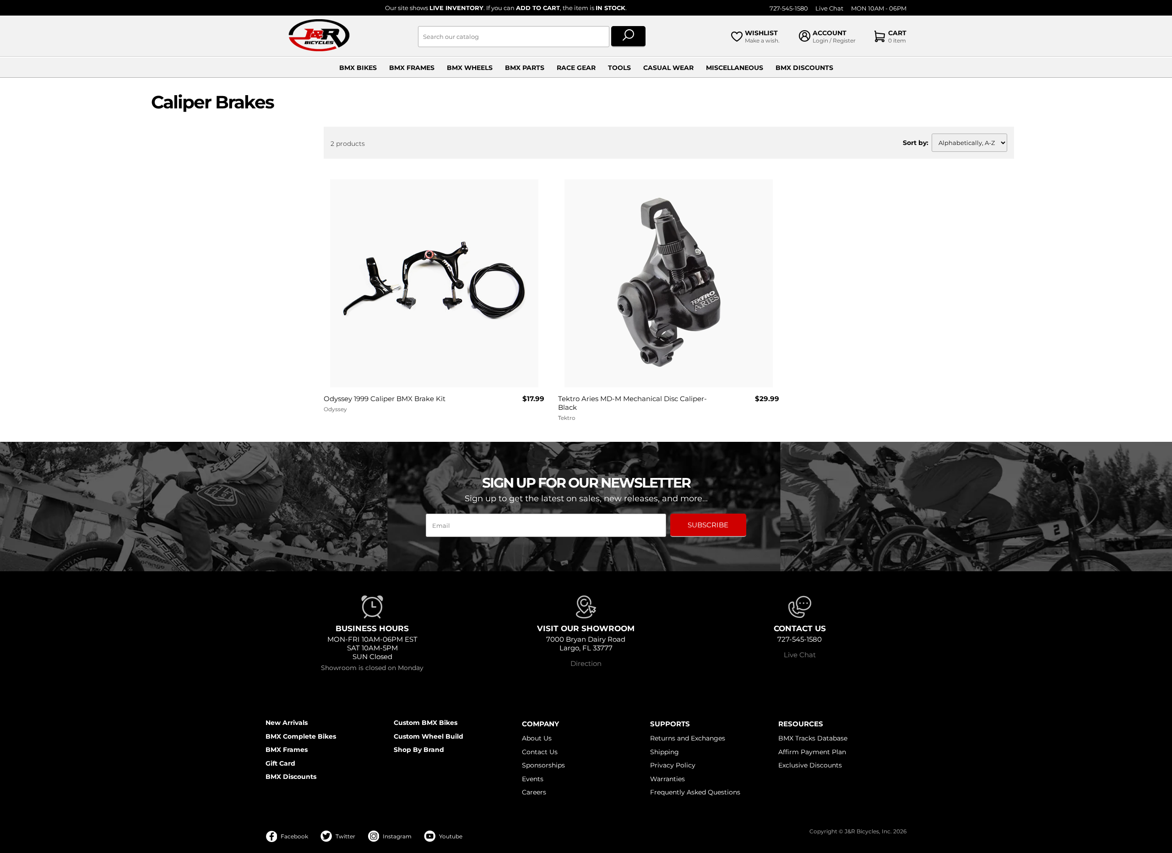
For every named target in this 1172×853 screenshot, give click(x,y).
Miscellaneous (734, 67)
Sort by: (915, 142)
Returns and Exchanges (687, 738)
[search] (628, 36)
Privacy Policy (672, 765)
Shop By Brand (419, 749)
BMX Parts (524, 67)
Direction (586, 663)
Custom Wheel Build (428, 736)
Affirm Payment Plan (812, 752)
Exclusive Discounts (810, 765)
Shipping (664, 752)
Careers (534, 792)
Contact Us (540, 752)
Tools (619, 67)
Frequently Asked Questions (695, 792)
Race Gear (576, 67)
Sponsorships (543, 765)
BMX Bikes (358, 67)
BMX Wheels (470, 67)
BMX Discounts (804, 67)
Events (532, 779)
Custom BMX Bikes (425, 722)
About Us (537, 738)
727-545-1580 (789, 8)
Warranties (667, 779)
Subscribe (708, 524)
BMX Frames (411, 67)
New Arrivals (287, 722)
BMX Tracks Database (812, 738)
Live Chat (829, 8)
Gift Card (280, 763)
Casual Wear (668, 67)
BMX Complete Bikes (301, 736)
